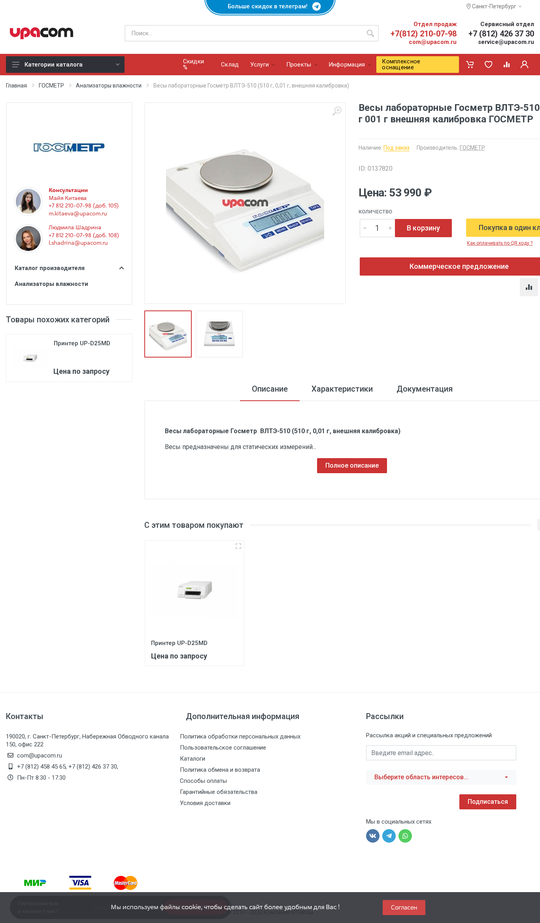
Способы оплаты (203, 780)
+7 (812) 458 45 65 (41, 766)
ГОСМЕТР (51, 85)
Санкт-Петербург (493, 6)
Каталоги (192, 758)
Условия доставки (205, 803)
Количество (375, 212)
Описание (270, 389)
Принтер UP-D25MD (82, 343)
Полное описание (352, 465)
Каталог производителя (50, 268)
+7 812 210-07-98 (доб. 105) (84, 205)
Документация (425, 389)
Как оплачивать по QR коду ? (499, 243)
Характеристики (342, 389)
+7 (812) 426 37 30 (501, 33)
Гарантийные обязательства (218, 791)
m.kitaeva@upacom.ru (78, 213)
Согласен (404, 907)
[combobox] (441, 777)
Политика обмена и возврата (220, 769)
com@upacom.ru (433, 42)
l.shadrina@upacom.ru (78, 242)
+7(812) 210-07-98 (424, 33)
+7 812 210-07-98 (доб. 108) (84, 235)
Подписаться (488, 801)
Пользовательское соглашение (223, 747)
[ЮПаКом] (41, 33)
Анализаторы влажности (109, 85)
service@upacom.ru (506, 42)
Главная (16, 85)
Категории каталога (54, 64)
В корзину (423, 228)
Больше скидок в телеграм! (270, 6)
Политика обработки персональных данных (240, 736)
